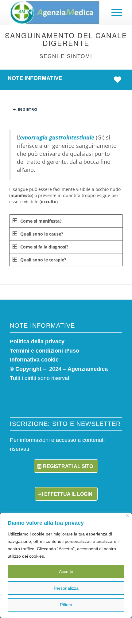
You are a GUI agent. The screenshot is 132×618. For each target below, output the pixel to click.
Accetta (66, 571)
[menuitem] (113, 12)
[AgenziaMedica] (54, 12)
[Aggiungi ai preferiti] (119, 79)
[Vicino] (127, 515)
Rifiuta (66, 604)
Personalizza (66, 588)
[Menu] (113, 12)
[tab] (66, 221)
